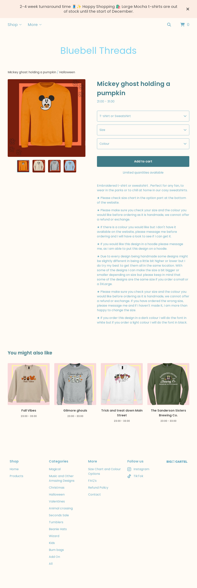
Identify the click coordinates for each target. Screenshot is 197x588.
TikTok (138, 476)
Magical (55, 469)
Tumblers (56, 522)
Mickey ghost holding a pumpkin (32, 72)
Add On (54, 557)
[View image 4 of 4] (70, 166)
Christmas (56, 487)
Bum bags (56, 550)
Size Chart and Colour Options (104, 471)
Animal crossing (61, 508)
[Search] (169, 24)
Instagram (141, 469)
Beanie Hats (58, 529)
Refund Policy (98, 487)
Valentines (57, 501)
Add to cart (143, 161)
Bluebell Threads (98, 50)
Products (16, 476)
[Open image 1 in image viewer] (46, 118)
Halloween (67, 72)
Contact (94, 494)
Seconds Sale (59, 515)
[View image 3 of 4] (54, 166)
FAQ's (92, 480)
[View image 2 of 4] (39, 166)
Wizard (54, 536)
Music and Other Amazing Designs (61, 478)
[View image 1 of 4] (23, 166)
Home (14, 469)
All (51, 563)
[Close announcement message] (188, 9)
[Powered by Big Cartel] (177, 461)
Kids (52, 543)
